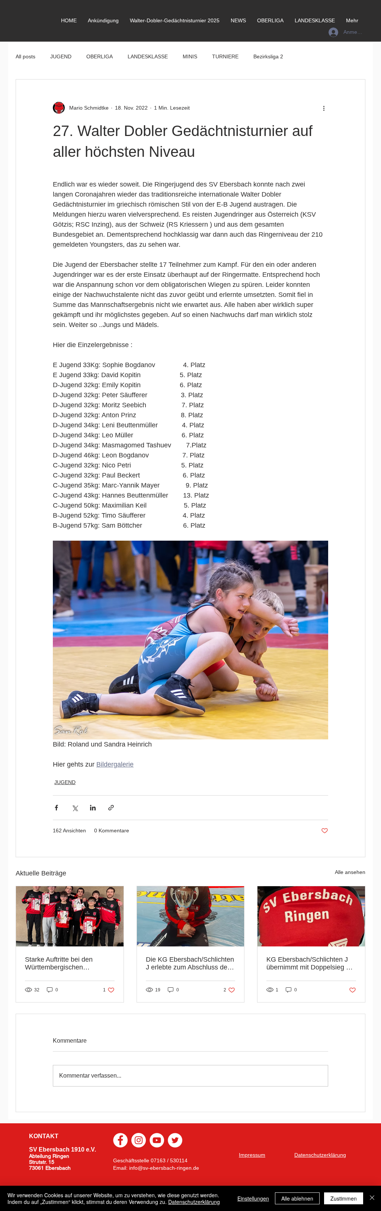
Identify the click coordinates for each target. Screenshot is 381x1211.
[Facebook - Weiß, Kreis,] (120, 1140)
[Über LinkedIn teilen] (92, 807)
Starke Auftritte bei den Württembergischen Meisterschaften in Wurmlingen (59, 963)
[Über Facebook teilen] (56, 807)
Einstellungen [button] (253, 1198)
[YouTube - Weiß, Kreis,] (157, 1140)
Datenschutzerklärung (194, 1201)
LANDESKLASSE (148, 56)
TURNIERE (225, 56)
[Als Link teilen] (111, 807)
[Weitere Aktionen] (323, 107)
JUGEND (60, 56)
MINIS (190, 56)
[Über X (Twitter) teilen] (74, 807)
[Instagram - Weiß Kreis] (138, 1140)
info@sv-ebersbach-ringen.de (164, 1168)
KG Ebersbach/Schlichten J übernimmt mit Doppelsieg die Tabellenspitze (310, 963)
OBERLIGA (99, 56)
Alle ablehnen (297, 1198)
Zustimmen (343, 1198)
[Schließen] (372, 1198)
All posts (25, 56)
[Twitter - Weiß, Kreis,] (175, 1140)
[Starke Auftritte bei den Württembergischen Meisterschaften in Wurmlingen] (70, 916)
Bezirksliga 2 (268, 56)
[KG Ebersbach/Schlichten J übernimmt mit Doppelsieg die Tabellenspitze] (311, 916)
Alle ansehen (350, 872)
